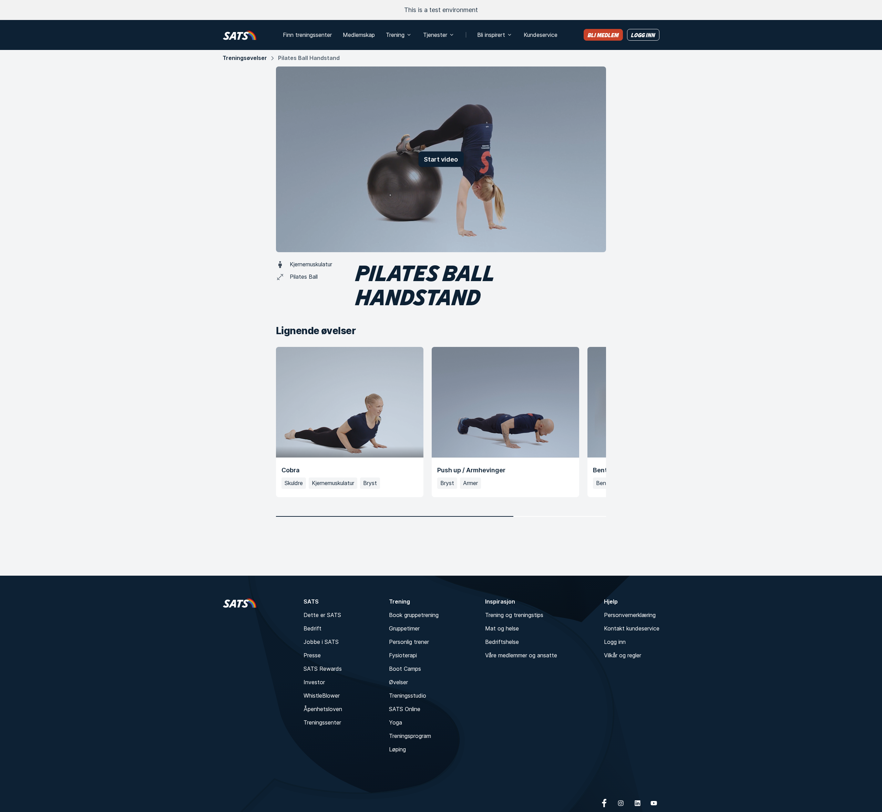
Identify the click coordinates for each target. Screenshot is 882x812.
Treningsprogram (410, 735)
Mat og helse (502, 628)
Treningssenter (322, 722)
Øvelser (398, 682)
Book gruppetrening (414, 614)
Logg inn (615, 641)
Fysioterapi (403, 655)
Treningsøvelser (245, 57)
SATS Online (404, 709)
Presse (312, 655)
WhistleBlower (322, 695)
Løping (397, 749)
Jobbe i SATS (321, 641)
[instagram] (620, 803)
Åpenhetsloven (323, 709)
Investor (314, 682)
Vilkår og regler (622, 655)
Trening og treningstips (514, 614)
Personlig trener (409, 641)
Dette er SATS (322, 614)
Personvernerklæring (630, 614)
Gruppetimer (404, 628)
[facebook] (604, 803)
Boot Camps (405, 668)
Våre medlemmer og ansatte (521, 655)
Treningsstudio (407, 695)
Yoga (395, 722)
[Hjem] (240, 35)
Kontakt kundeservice (631, 628)
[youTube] (653, 803)
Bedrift (312, 628)
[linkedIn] (637, 803)
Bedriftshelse (502, 641)
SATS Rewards (323, 668)
